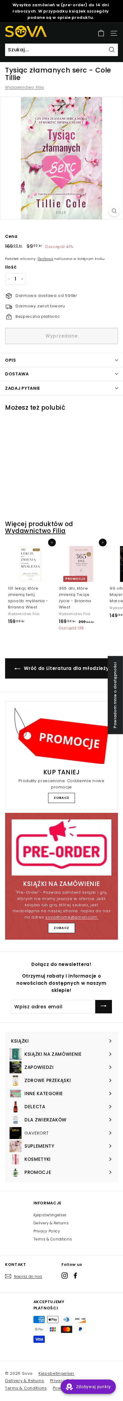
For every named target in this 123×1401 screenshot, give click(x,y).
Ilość (10, 267)
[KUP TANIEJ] (61, 736)
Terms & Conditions (52, 1239)
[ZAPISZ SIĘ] (103, 1006)
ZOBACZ (61, 797)
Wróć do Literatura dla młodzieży (66, 668)
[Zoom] (114, 210)
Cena (11, 236)
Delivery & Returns (51, 1223)
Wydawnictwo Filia (24, 87)
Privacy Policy (46, 1231)
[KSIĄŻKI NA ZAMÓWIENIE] (61, 847)
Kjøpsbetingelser (50, 1214)
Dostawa (45, 258)
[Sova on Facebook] (75, 1275)
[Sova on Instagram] (64, 1275)
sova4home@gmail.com (72, 917)
